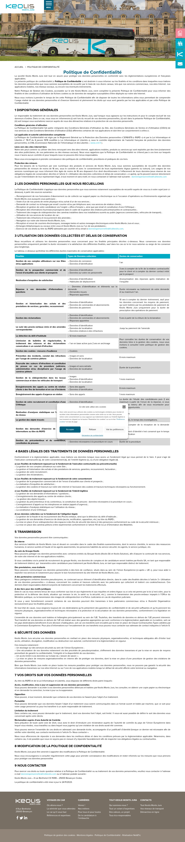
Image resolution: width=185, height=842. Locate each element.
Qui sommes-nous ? (118, 805)
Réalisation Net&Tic (131, 835)
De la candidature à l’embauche (87, 817)
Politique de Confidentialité (108, 835)
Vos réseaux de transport (152, 808)
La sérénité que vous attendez (61, 808)
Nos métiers (83, 808)
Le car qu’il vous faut (56, 812)
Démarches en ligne (149, 812)
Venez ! (81, 805)
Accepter (70, 429)
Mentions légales (85, 835)
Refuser (92, 429)
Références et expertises (58, 815)
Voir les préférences (115, 429)
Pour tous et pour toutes (89, 812)
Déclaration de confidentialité (92, 435)
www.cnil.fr (95, 143)
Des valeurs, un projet (119, 812)
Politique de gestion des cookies (59, 835)
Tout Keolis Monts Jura (151, 805)
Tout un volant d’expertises (121, 808)
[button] (124, 406)
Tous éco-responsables (120, 815)
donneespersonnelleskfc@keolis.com (149, 176)
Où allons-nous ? (55, 805)
